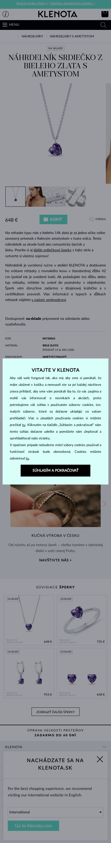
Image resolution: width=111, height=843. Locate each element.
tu (23, 425)
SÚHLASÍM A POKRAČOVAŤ (55, 470)
